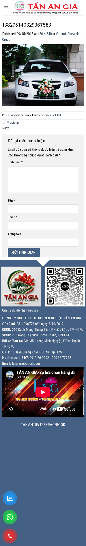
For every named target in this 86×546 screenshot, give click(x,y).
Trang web (14, 234)
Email (12, 217)
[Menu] (6, 7)
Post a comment (11, 115)
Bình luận (15, 162)
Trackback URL (53, 115)
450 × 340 (45, 34)
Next (7, 128)
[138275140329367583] (43, 75)
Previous (10, 123)
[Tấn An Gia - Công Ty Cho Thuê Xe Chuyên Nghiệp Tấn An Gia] (45, 8)
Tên (11, 201)
